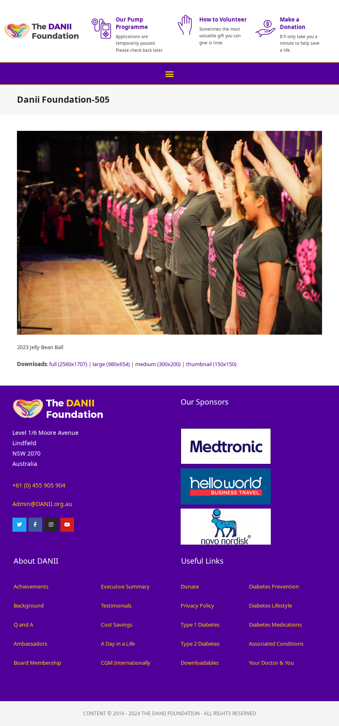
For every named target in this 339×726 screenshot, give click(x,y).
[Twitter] (19, 525)
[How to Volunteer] (184, 24)
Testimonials (116, 605)
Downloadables (200, 662)
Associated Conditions (276, 643)
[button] (170, 73)
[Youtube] (67, 525)
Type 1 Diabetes (200, 624)
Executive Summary (125, 586)
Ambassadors (30, 643)
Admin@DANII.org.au (42, 504)
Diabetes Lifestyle (270, 605)
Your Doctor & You (271, 662)
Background (29, 605)
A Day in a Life (118, 643)
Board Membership (37, 662)
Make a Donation (293, 23)
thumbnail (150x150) (211, 364)
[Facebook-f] (36, 525)
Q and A (23, 624)
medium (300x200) (158, 364)
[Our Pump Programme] (101, 28)
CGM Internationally (125, 662)
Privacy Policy (197, 605)
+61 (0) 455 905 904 (38, 485)
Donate (190, 586)
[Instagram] (51, 525)
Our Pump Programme (132, 23)
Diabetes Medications (275, 624)
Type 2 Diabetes (200, 643)
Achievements (31, 586)
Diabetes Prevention (274, 586)
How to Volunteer (223, 19)
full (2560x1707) (68, 364)
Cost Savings (116, 624)
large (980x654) (111, 364)
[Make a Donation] (265, 28)
